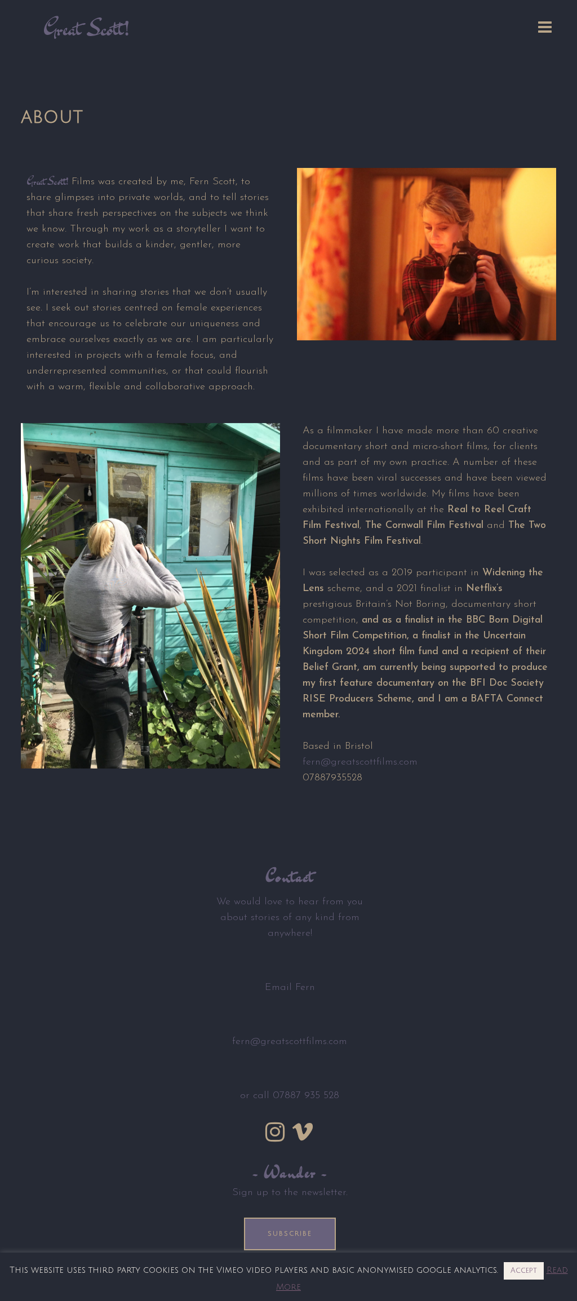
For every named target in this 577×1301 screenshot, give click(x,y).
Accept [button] (524, 1271)
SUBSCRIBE (290, 1234)
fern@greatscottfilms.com (360, 762)
